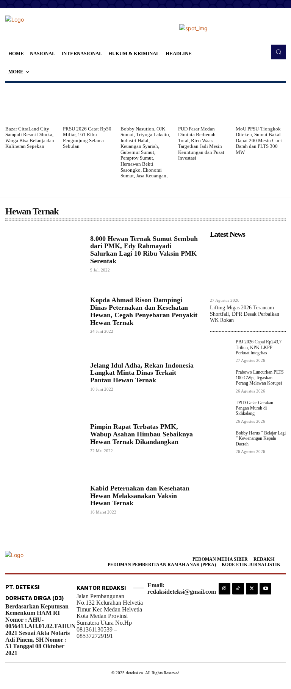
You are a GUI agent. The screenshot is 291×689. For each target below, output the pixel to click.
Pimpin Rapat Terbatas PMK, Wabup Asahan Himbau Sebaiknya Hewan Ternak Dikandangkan (141, 434)
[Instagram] (224, 588)
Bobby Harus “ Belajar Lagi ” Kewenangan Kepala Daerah (261, 438)
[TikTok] (238, 588)
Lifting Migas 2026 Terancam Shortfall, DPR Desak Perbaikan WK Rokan (244, 314)
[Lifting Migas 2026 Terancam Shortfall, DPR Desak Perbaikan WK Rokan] (248, 268)
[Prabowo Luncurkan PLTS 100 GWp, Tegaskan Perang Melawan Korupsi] (220, 380)
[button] (278, 52)
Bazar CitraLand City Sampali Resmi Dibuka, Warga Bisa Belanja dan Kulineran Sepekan (29, 137)
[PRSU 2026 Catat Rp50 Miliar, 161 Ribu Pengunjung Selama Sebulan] (88, 104)
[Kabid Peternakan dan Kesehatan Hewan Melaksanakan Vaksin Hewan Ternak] (44, 499)
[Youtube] (265, 588)
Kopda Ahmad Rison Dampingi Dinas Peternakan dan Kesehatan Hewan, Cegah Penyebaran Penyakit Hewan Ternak (143, 311)
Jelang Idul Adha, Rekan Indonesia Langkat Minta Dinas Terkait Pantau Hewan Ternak (142, 373)
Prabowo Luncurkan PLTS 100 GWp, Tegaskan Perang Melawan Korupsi (260, 377)
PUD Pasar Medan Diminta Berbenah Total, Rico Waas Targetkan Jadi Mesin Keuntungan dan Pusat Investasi (201, 143)
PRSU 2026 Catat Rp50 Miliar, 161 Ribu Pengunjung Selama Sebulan (87, 137)
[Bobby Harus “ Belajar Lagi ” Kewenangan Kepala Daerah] (220, 441)
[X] (252, 588)
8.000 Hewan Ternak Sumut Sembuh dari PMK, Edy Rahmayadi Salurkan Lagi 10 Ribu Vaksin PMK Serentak (144, 250)
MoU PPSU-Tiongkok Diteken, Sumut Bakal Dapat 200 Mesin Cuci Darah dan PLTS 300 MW (259, 140)
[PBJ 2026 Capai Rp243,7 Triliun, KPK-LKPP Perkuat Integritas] (220, 349)
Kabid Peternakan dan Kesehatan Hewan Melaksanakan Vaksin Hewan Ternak (139, 495)
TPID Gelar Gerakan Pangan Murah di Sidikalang (254, 408)
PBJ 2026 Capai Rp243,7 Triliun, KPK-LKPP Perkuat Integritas (259, 347)
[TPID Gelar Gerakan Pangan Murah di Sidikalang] (220, 410)
